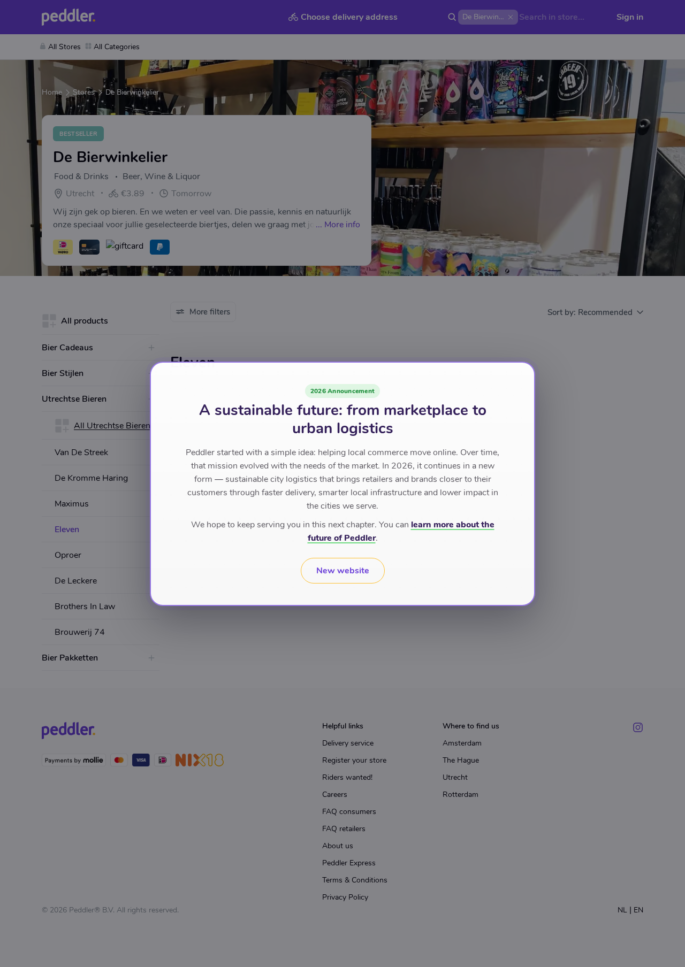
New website (342, 571)
